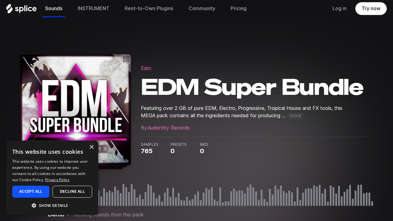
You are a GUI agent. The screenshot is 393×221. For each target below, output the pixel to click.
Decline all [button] (72, 191)
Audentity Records (169, 128)
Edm (146, 68)
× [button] (91, 147)
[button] (52, 205)
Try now (371, 8)
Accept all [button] (30, 191)
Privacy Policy (57, 179)
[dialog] (52, 178)
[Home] (21, 10)
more (295, 115)
